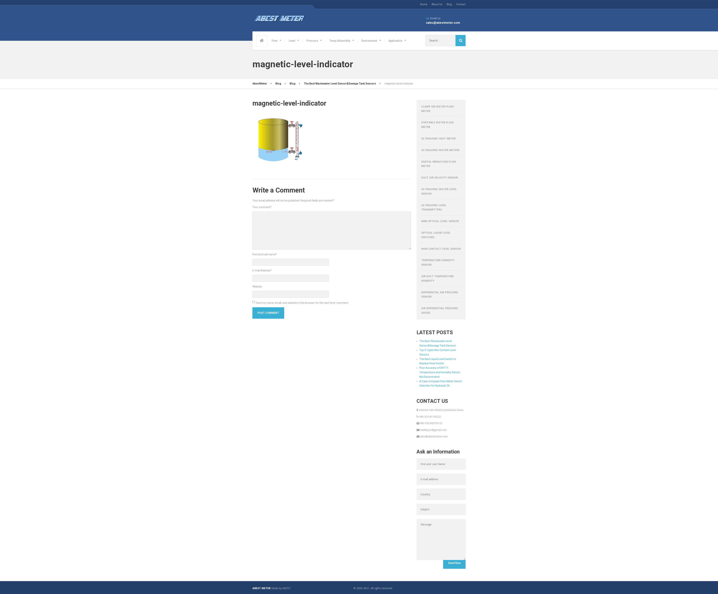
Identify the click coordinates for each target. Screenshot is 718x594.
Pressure (312, 40)
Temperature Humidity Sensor (437, 262)
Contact (461, 4)
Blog (449, 4)
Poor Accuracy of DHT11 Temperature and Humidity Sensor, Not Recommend (440, 372)
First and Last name (264, 254)
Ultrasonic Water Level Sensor (439, 191)
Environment (369, 40)
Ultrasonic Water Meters (440, 150)
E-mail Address (262, 270)
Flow (274, 40)
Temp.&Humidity (339, 40)
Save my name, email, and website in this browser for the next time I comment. (302, 302)
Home (423, 4)
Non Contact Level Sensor (441, 248)
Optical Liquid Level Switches (436, 235)
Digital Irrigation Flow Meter (438, 164)
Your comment (261, 207)
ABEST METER (261, 588)
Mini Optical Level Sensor (440, 221)
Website (257, 286)
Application (395, 40)
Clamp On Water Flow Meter (437, 109)
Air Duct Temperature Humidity (437, 278)
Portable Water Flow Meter (437, 125)
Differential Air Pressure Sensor (439, 294)
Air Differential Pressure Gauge (439, 310)
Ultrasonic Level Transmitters (434, 207)
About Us (437, 4)
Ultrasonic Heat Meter (438, 138)
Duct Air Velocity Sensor (439, 177)
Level (292, 40)
